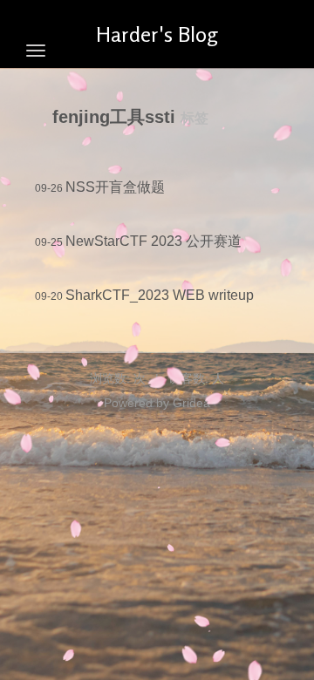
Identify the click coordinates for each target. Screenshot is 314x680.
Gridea (191, 403)
